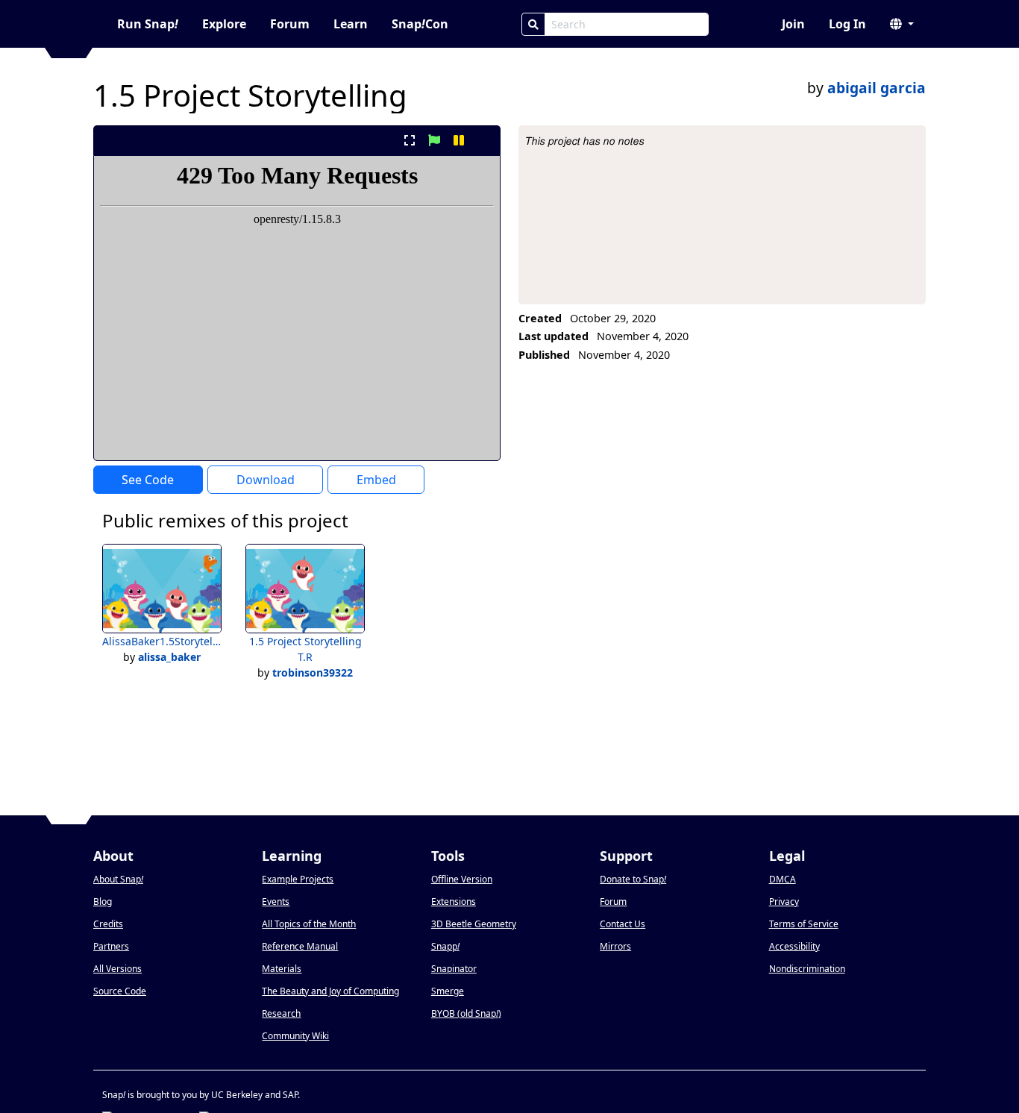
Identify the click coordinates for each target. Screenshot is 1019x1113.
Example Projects (297, 879)
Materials (281, 968)
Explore (224, 24)
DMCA (782, 879)
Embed (376, 479)
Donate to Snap (633, 879)
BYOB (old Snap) (466, 1013)
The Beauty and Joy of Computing (330, 991)
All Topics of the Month (309, 924)
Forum (290, 24)
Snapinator (454, 968)
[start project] (434, 140)
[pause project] (459, 140)
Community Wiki (295, 1035)
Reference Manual (300, 946)
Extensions (453, 901)
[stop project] (484, 140)
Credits (108, 924)
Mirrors (615, 946)
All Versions (117, 968)
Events (275, 901)
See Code (148, 479)
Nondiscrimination (807, 968)
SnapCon (420, 24)
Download (265, 479)
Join (793, 24)
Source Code (119, 991)
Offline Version (461, 879)
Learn (350, 24)
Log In (847, 24)
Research (281, 1013)
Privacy (784, 901)
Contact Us (622, 924)
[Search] (533, 24)
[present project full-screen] (409, 140)
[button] (902, 24)
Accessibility (794, 946)
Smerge (447, 991)
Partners (111, 946)
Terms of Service (803, 924)
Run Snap (147, 24)
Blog (102, 901)
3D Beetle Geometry (473, 924)
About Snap (118, 879)
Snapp (445, 946)
